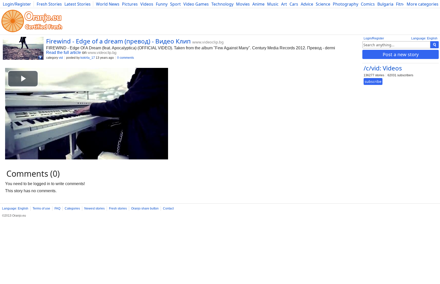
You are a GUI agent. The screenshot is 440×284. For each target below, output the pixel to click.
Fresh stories (118, 208)
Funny (162, 4)
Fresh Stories (49, 4)
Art (284, 4)
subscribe (373, 81)
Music (273, 4)
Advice (307, 4)
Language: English (424, 38)
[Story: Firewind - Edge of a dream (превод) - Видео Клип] (23, 49)
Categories (72, 208)
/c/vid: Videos (383, 68)
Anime (258, 4)
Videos (146, 4)
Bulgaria (385, 4)
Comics (368, 4)
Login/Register (17, 4)
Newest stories (94, 208)
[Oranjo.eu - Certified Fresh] (31, 32)
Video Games (196, 4)
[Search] (434, 44)
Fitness (402, 4)
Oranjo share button (145, 208)
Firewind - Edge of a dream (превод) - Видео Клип (118, 41)
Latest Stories (77, 4)
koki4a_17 (87, 57)
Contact (168, 208)
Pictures (130, 4)
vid (61, 57)
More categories (422, 4)
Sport (175, 4)
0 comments (125, 57)
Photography (345, 4)
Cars (294, 4)
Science (323, 4)
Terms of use (41, 208)
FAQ (57, 208)
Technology (222, 4)
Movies (243, 4)
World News (107, 4)
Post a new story (401, 54)
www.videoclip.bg (208, 41)
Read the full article (63, 52)
